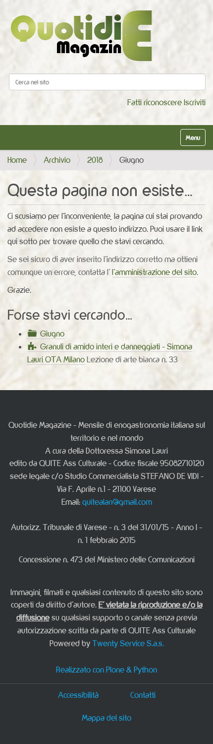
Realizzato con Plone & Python (106, 670)
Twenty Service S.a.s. (128, 643)
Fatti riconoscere (154, 102)
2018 (95, 160)
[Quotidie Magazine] (81, 35)
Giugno (52, 333)
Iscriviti (195, 102)
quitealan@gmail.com (117, 502)
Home (17, 160)
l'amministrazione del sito (154, 272)
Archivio (57, 160)
